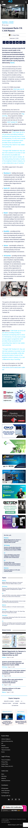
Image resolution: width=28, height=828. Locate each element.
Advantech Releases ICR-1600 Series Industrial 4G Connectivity (20, 722)
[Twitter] (19, 799)
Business (5, 21)
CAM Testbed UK (12, 122)
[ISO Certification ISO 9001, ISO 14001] (14, 808)
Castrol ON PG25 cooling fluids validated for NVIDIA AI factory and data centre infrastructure (12, 556)
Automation (4, 615)
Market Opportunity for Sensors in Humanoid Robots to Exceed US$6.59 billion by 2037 (12, 541)
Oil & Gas (4, 609)
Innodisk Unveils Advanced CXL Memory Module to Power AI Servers (7, 723)
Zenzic (12, 62)
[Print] (23, 42)
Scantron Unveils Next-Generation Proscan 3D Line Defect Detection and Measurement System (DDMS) (12, 548)
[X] (7, 42)
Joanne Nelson (16, 35)
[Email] (20, 42)
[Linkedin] (17, 42)
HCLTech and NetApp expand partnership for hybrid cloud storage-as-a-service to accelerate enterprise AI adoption (14, 624)
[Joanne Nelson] (10, 35)
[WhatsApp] (14, 42)
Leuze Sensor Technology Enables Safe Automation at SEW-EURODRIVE (14, 617)
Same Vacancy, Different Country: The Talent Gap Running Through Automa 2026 (13, 612)
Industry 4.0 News (7, 23)
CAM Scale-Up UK (18, 89)
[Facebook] (4, 42)
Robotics (6, 537)
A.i (4, 552)
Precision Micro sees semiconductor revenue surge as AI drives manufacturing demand (12, 564)
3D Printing (7, 545)
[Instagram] (15, 799)
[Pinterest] (10, 42)
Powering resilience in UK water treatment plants (12, 570)
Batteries (6, 568)
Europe (11, 21)
